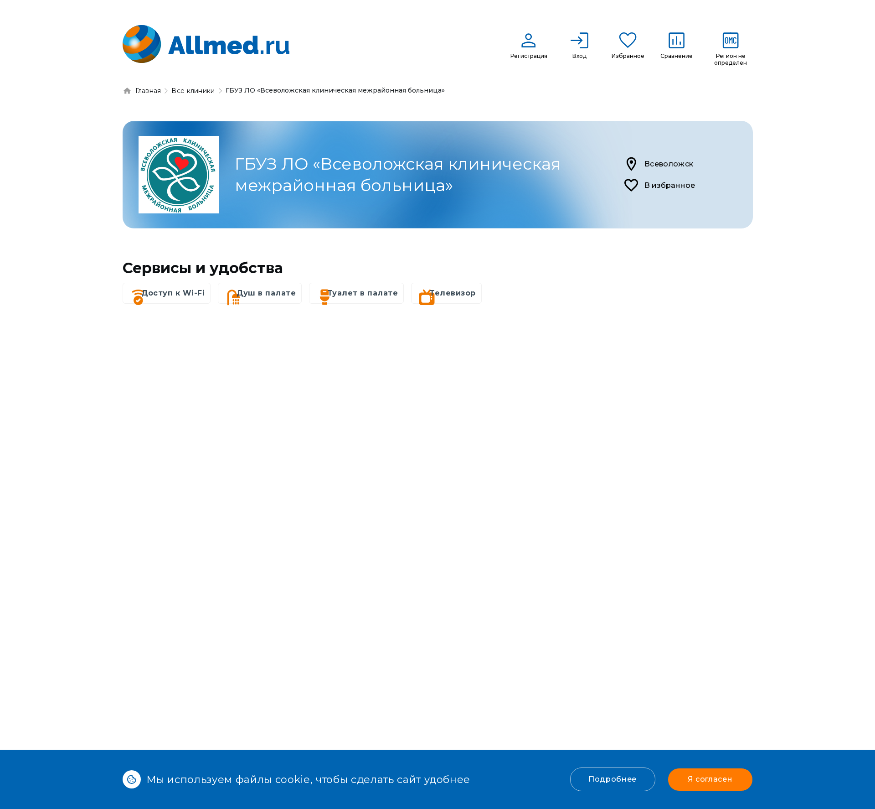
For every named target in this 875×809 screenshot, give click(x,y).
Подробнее (612, 779)
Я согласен (710, 779)
